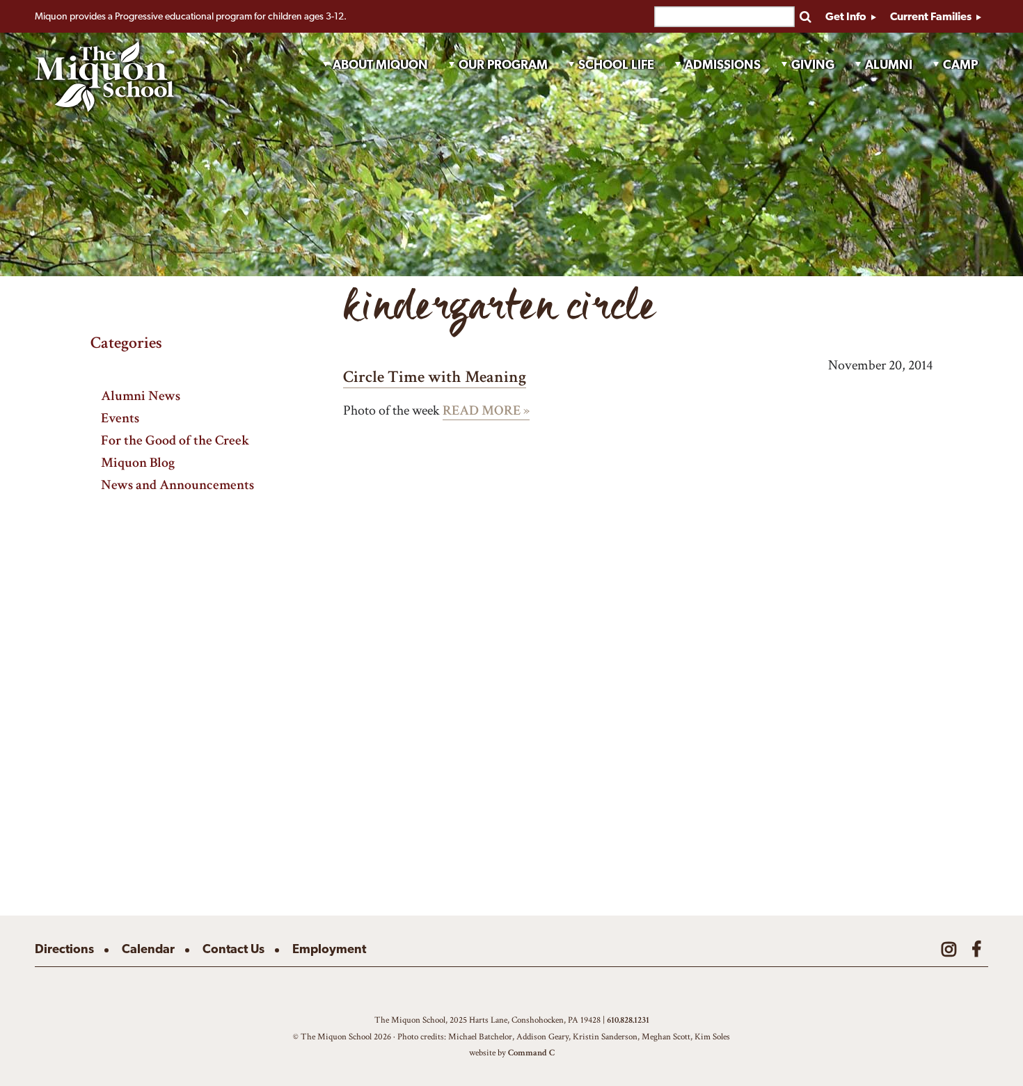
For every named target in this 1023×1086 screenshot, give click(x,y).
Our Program (503, 64)
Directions (64, 948)
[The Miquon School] (104, 76)
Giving (812, 64)
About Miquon (380, 64)
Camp (960, 64)
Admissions (723, 64)
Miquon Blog (138, 462)
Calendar (148, 948)
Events (120, 417)
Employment (329, 948)
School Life (616, 64)
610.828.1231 (628, 1020)
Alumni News (140, 395)
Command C (531, 1053)
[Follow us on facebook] (976, 949)
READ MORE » (486, 410)
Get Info (847, 16)
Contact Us (233, 948)
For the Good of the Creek (175, 440)
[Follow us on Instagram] (949, 949)
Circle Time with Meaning (434, 377)
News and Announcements (177, 484)
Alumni (888, 64)
